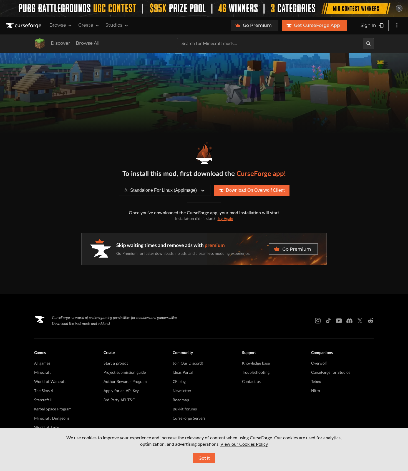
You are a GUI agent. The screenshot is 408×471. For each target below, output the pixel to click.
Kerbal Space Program (53, 409)
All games (42, 363)
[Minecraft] (39, 43)
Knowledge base (256, 363)
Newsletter (182, 391)
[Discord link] (349, 320)
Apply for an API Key (121, 391)
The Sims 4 (43, 391)
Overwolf (319, 363)
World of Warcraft (50, 382)
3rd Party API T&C (119, 400)
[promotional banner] (204, 8)
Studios (113, 25)
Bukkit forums (185, 409)
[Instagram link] (317, 320)
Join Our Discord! (188, 363)
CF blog (179, 382)
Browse (57, 25)
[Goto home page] (24, 25)
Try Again (225, 219)
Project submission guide (125, 373)
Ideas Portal (183, 373)
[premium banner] (204, 249)
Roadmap (181, 400)
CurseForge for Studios (330, 373)
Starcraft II (43, 400)
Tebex (316, 382)
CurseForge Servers (189, 418)
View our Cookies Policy (244, 444)
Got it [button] (204, 458)
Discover (60, 43)
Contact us (251, 382)
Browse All (87, 43)
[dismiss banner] (399, 8)
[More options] (396, 25)
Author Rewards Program (125, 382)
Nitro (315, 391)
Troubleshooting (256, 373)
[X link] (360, 320)
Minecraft (42, 373)
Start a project (116, 363)
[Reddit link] (370, 320)
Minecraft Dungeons (51, 418)
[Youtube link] (339, 320)
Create (85, 25)
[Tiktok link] (328, 320)
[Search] (368, 43)
